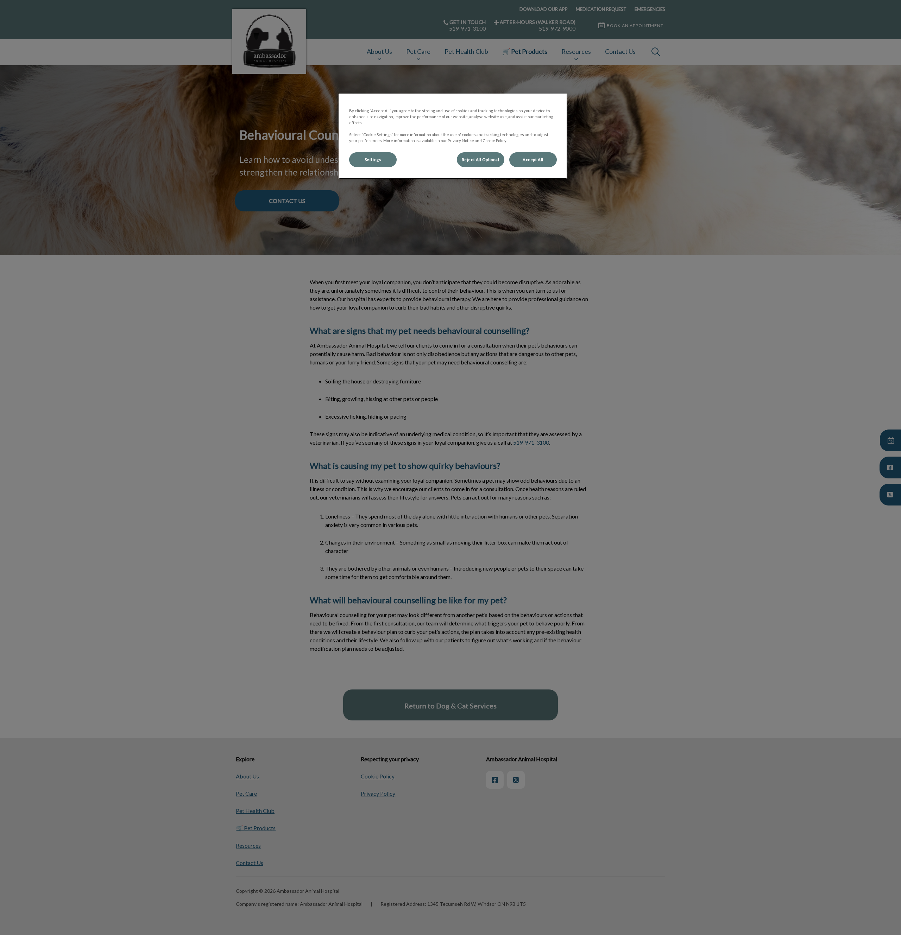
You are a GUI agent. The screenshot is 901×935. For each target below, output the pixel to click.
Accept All (533, 159)
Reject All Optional (480, 159)
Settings (373, 159)
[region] (453, 136)
